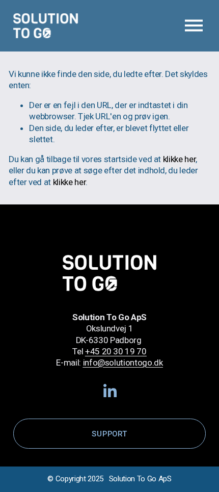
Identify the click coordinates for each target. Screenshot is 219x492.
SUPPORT (109, 433)
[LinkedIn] (109, 391)
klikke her (179, 159)
